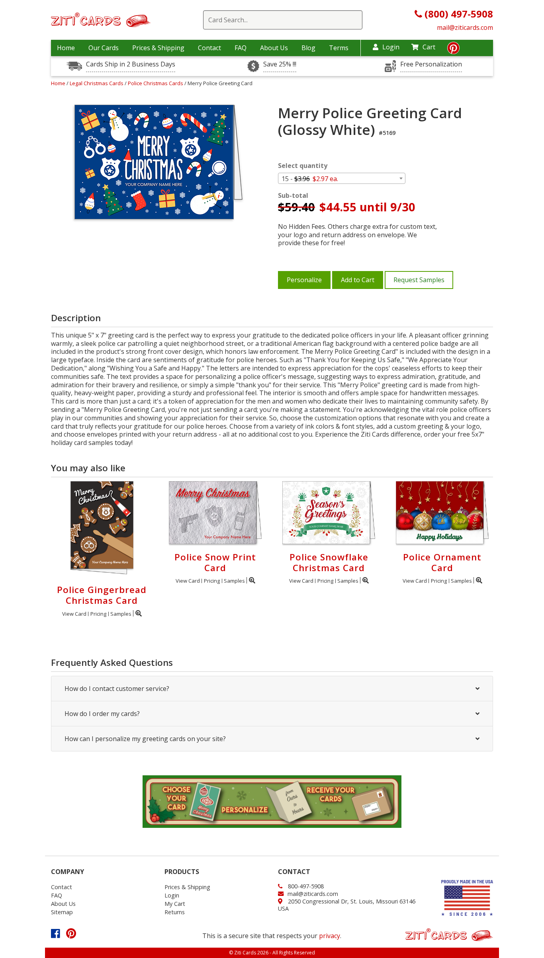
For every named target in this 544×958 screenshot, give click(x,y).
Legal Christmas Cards (97, 83)
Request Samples (418, 279)
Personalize (304, 279)
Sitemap (62, 912)
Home (66, 47)
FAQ (241, 47)
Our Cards (103, 47)
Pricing (98, 613)
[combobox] (341, 178)
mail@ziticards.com (465, 27)
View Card (74, 613)
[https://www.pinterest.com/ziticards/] (453, 50)
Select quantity (302, 166)
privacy (329, 935)
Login (390, 47)
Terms (338, 47)
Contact (209, 47)
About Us (274, 47)
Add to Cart (357, 279)
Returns (174, 912)
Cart (429, 47)
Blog (308, 47)
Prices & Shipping (158, 47)
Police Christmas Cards (156, 83)
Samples (120, 613)
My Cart (174, 903)
